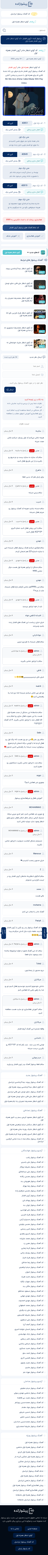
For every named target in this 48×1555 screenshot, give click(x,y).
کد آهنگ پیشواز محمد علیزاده (31, 1238)
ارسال (11, 389)
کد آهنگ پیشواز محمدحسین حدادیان (28, 1422)
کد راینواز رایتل (24, 1548)
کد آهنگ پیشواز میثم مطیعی (31, 1388)
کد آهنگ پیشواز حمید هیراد (32, 1277)
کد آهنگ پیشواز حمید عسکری (31, 1348)
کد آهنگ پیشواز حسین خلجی (31, 1417)
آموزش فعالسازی (33, 236)
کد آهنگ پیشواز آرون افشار (32, 1195)
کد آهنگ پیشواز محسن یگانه (31, 1176)
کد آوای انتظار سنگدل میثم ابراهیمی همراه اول (25, 1124)
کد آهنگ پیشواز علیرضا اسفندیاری (29, 1426)
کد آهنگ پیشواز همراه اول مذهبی (29, 1447)
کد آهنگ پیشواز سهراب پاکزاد (31, 1281)
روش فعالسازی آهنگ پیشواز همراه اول (28, 1485)
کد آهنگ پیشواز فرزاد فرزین (32, 1214)
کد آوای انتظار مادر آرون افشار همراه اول (21, 51)
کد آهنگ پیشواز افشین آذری (32, 1358)
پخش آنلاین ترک (11, 130)
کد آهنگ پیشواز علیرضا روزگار (31, 1167)
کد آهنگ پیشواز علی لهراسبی (31, 1210)
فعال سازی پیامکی (33, 130)
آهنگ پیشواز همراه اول (34, 1442)
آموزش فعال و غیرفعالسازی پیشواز (28, 798)
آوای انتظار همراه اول (20, 22)
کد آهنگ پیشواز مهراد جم (33, 1372)
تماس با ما (15, 1529)
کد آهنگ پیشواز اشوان (34, 1272)
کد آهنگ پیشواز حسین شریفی (31, 1412)
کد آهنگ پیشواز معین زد (33, 1243)
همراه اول (25, 67)
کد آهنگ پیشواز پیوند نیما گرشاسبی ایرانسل (25, 1082)
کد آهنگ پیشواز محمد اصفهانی (31, 1305)
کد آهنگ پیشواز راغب (34, 1157)
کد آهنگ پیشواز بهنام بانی (33, 1200)
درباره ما (44, 1518)
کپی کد (10, 123)
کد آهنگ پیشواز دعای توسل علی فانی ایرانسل (25, 1092)
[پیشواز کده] (24, 4)
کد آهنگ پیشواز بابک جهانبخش (30, 1334)
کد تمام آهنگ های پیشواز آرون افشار (24, 227)
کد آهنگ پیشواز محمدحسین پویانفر (29, 1402)
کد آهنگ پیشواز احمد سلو (33, 1353)
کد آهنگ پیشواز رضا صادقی (32, 1262)
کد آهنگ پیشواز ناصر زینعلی (32, 1339)
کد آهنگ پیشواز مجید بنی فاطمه (30, 1398)
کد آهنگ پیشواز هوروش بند (32, 1181)
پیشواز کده (37, 38)
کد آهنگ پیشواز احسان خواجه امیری (29, 1329)
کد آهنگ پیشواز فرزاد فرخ (33, 1257)
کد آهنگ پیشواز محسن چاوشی (31, 1224)
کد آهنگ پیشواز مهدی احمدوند (31, 1300)
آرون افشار (27, 38)
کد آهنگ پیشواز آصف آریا (33, 1324)
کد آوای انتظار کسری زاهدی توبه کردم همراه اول (24, 1134)
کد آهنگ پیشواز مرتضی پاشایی (31, 1343)
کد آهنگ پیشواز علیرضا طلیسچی (30, 1315)
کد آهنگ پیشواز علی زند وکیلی (31, 1310)
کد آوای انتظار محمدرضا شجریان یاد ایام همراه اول (23, 1101)
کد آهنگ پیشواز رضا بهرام (33, 1186)
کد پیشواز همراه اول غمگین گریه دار (29, 1456)
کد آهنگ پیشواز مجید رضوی (32, 1363)
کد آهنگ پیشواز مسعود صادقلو (30, 1291)
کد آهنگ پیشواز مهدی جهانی (32, 1296)
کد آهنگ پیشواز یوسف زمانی (32, 1253)
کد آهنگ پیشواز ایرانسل (20, 14)
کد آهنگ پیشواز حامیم (34, 1367)
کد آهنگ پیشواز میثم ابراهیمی (31, 1267)
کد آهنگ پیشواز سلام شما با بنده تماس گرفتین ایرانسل (24, 1140)
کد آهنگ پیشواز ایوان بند (33, 1205)
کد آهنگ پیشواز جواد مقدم (32, 1407)
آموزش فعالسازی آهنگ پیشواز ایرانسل (28, 1490)
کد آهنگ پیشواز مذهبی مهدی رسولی (28, 1393)
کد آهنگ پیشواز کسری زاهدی (31, 1234)
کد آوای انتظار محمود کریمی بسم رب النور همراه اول (24, 1118)
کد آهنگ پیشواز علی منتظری (31, 1320)
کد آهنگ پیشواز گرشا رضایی (32, 1248)
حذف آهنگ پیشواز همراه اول (31, 1476)
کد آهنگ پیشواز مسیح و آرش (31, 1219)
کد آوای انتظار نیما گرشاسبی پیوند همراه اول (26, 1087)
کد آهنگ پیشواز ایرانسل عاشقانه (30, 1500)
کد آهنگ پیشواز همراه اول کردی (30, 1452)
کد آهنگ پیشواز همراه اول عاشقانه (29, 1495)
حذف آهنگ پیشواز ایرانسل (32, 1471)
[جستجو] (4, 30)
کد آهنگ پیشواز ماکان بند (33, 1286)
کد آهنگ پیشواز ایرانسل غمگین (30, 1461)
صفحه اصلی (32, 1529)
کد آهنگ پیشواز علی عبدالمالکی (31, 1172)
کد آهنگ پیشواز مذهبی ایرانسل (30, 1480)
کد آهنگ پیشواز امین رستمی (32, 1229)
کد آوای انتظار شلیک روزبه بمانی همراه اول (26, 1129)
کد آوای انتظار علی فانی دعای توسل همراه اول (25, 1096)
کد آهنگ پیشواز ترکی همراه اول (31, 1466)
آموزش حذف (11, 236)
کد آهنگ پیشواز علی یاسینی (32, 1162)
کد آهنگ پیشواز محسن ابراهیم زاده (29, 1191)
